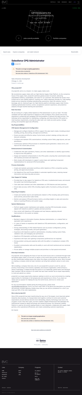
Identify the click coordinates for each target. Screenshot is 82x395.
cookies (9, 387)
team (19, 372)
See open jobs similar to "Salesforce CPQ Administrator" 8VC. (32, 73)
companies (19, 52)
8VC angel (4, 376)
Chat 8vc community (37, 379)
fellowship (37, 370)
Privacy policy (37, 344)
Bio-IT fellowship (37, 374)
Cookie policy (45, 344)
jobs (6, 52)
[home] (5, 2)
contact (4, 378)
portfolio (4, 372)
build (36, 376)
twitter (60, 387)
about (19, 370)
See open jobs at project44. (23, 71)
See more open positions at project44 (41, 330)
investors (65, 387)
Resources (4, 374)
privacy (4, 387)
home (3, 370)
